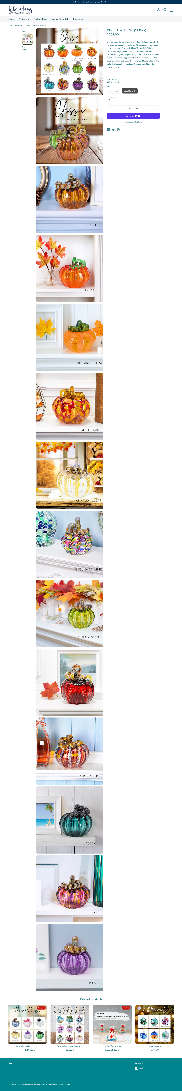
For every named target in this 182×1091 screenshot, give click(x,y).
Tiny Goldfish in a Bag (112, 1046)
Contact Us (78, 18)
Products (22, 18)
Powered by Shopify (64, 1084)
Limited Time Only (60, 18)
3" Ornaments (154, 1046)
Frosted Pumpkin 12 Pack (27, 1046)
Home (11, 18)
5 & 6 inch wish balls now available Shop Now (91, 2)
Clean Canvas (52, 1084)
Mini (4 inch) (114, 90)
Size (108, 86)
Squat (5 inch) (130, 90)
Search (11, 1063)
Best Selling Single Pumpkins (69, 1046)
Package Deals (40, 18)
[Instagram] (141, 1069)
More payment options (133, 122)
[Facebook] (137, 1069)
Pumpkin (114, 79)
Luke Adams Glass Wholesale (30, 1084)
